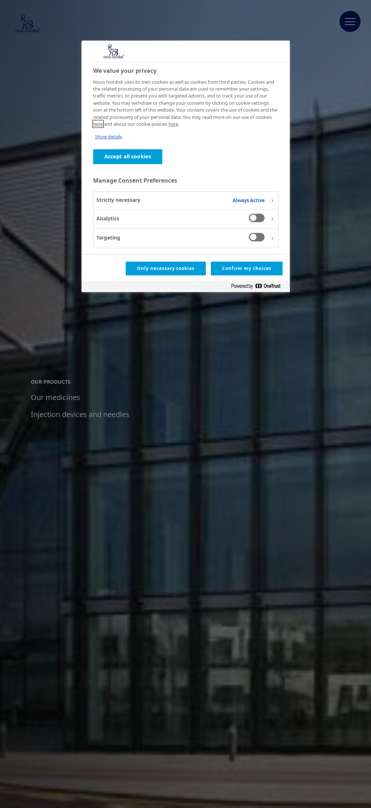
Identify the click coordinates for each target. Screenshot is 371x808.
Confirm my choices (246, 268)
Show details (108, 136)
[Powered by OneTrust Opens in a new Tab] (258, 287)
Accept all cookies (127, 156)
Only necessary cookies (166, 268)
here (98, 124)
